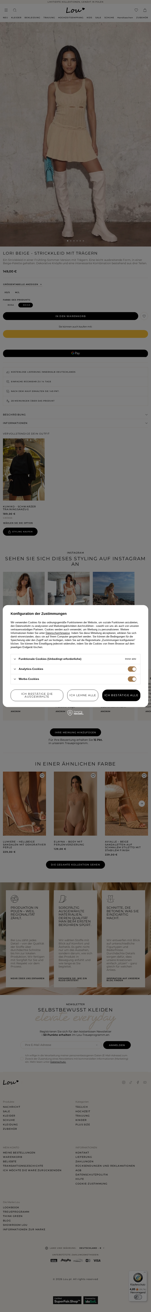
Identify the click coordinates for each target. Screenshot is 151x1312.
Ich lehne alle (82, 695)
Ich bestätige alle (121, 695)
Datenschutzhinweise (58, 633)
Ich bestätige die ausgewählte (37, 695)
